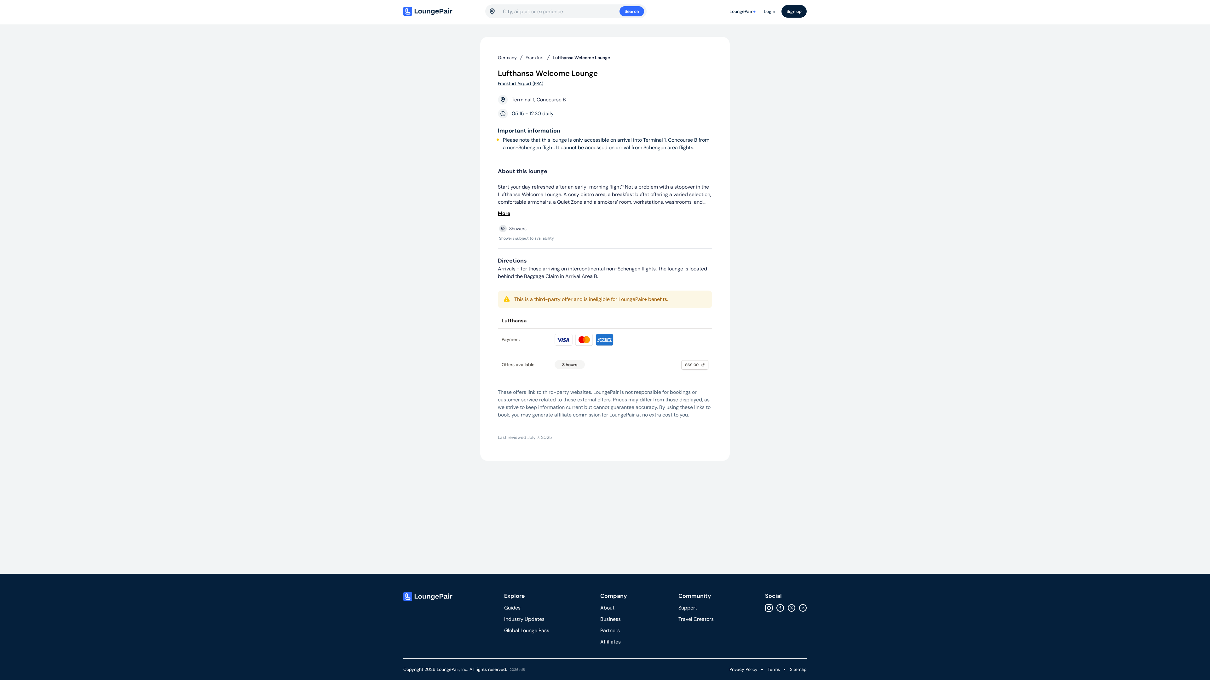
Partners (610, 630)
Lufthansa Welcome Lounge (581, 57)
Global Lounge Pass (526, 630)
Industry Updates (524, 619)
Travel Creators (696, 619)
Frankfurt (535, 57)
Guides (512, 607)
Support (687, 607)
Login (769, 11)
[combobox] (561, 11)
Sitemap (798, 669)
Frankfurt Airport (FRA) (520, 83)
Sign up (794, 11)
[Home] (441, 11)
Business (610, 619)
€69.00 (692, 364)
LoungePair (742, 11)
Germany (507, 57)
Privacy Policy (743, 669)
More (504, 213)
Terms (774, 669)
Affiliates (610, 641)
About (607, 607)
